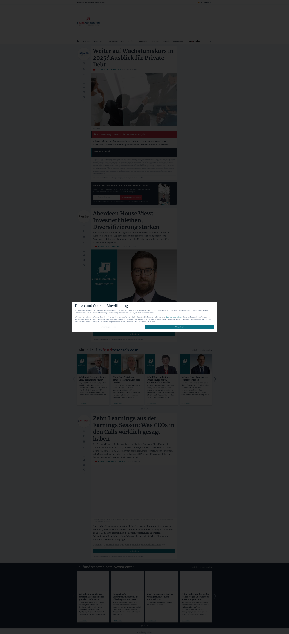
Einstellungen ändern (108, 327)
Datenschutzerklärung (174, 317)
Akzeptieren (179, 327)
